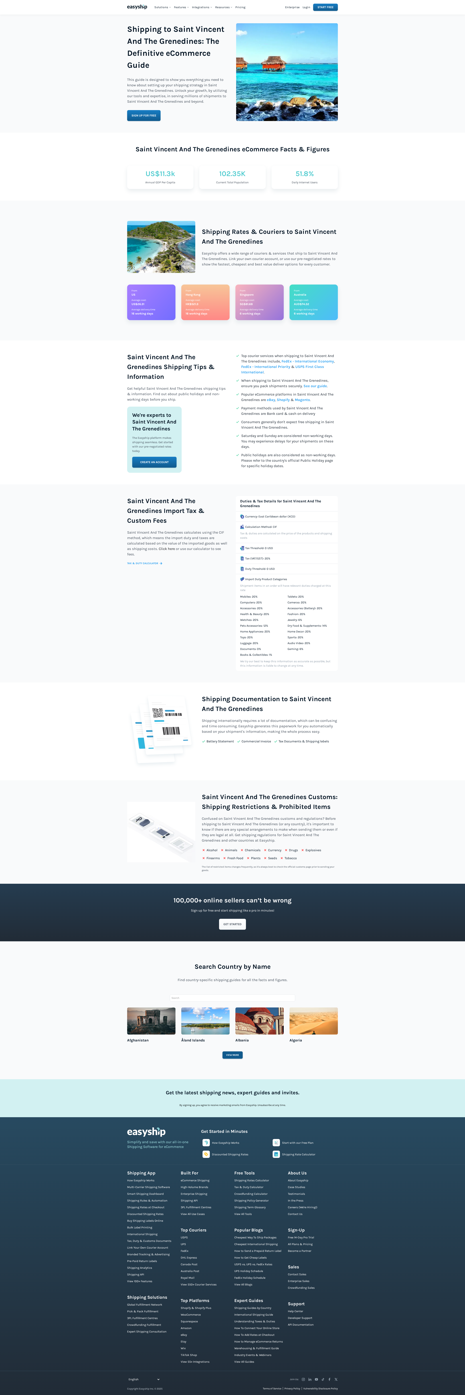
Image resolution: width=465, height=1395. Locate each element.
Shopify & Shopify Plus (196, 1308)
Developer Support (300, 1318)
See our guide (315, 386)
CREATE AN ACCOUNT (154, 462)
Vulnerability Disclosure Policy (320, 1388)
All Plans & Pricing (300, 1244)
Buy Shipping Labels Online (145, 1220)
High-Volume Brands (194, 1187)
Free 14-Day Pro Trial (301, 1237)
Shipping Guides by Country (252, 1308)
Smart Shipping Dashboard (145, 1194)
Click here (167, 549)
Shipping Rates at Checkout (145, 1207)
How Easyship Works (140, 1180)
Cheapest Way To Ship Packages (255, 1237)
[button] (163, 7)
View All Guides (244, 1361)
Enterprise (292, 7)
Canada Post (189, 1264)
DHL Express (189, 1257)
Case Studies (296, 1187)
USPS (184, 1237)
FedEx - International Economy (308, 361)
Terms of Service (272, 1388)
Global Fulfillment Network (144, 1304)
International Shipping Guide (253, 1314)
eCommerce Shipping (195, 1180)
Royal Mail (187, 1277)
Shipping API (135, 1274)
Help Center (295, 1311)
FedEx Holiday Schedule (249, 1277)
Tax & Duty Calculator (248, 1187)
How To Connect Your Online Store (256, 1328)
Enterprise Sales (298, 1281)
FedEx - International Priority (265, 367)
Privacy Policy (292, 1388)
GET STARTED (232, 924)
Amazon (186, 1328)
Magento (302, 400)
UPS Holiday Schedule (248, 1271)
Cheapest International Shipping (256, 1244)
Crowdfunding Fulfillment (144, 1325)
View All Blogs (243, 1284)
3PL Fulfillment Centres (142, 1318)
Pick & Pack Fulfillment (142, 1311)
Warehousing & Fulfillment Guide (256, 1348)
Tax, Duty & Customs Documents (149, 1241)
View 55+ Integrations (195, 1361)
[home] (137, 6)
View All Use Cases (193, 1214)
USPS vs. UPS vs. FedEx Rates (253, 1264)
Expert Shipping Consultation (147, 1331)
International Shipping (142, 1234)
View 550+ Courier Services (199, 1284)
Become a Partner (299, 1251)
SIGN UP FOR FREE (144, 115)
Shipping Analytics (139, 1267)
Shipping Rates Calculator (251, 1180)
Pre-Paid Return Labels (142, 1261)
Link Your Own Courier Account (147, 1247)
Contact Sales (297, 1274)
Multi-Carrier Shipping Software (148, 1187)
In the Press (295, 1200)
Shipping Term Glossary (250, 1207)
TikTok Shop (189, 1355)
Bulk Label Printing (139, 1227)
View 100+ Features (139, 1281)
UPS (183, 1244)
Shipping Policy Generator (251, 1200)
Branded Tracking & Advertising (148, 1254)
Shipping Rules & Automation (147, 1200)
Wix (183, 1348)
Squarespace (189, 1321)
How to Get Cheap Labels (250, 1257)
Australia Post (190, 1271)
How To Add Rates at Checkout (254, 1334)
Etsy (183, 1341)
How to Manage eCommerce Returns (258, 1341)
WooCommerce (191, 1314)
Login (306, 7)
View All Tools (243, 1214)
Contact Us (295, 1214)
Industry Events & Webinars (252, 1355)
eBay (271, 400)
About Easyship (298, 1180)
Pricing (240, 7)
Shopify (283, 400)
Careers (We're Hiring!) (302, 1207)
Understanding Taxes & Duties (254, 1321)
